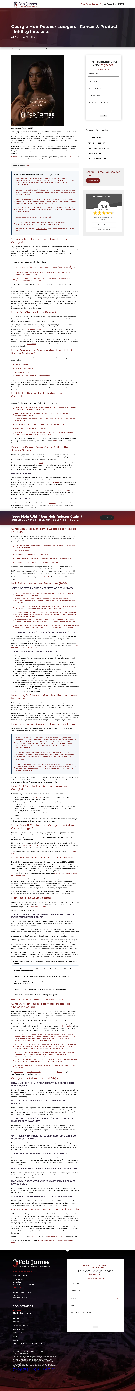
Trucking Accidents (96, 143)
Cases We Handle (20, 1325)
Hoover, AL (50, 1370)
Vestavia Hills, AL (23, 1372)
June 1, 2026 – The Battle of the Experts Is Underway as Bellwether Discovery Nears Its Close (45, 962)
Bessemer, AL (41, 1367)
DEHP (41, 463)
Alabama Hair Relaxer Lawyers (50, 1240)
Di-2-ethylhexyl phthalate (34, 329)
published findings (62, 490)
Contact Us (107, 517)
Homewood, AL (36, 1368)
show (27, 165)
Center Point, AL (17, 1368)
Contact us (41, 284)
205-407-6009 (114, 4)
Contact (14, 157)
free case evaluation (54, 1237)
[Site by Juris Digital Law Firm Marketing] (32, 1381)
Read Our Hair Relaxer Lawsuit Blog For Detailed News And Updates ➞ (38, 999)
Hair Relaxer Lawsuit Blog (40, 907)
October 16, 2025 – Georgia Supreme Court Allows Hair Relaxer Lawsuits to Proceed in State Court (41, 982)
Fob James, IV (66, 1026)
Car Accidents (94, 138)
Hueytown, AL (46, 1368)
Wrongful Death (95, 153)
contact (55, 441)
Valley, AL (16, 1372)
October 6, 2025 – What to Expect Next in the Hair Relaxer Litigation (40, 989)
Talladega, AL (19, 1369)
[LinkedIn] (19, 1271)
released (52, 503)
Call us (31, 797)
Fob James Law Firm (30, 845)
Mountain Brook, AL (47, 1369)
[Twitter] (16, 1271)
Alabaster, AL (33, 1367)
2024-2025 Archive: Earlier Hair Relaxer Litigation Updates (36, 995)
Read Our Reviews (103, 225)
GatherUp (107, 229)
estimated (55, 482)
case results (18, 1072)
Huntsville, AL (27, 1369)
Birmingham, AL (50, 1367)
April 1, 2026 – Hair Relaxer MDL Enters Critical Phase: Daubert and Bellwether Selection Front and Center (43, 970)
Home (13, 49)
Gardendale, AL (27, 1368)
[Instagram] (25, 1271)
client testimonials (34, 1072)
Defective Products (97, 158)
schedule (46, 577)
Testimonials (19, 1329)
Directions (17, 1287)
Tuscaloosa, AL (42, 1370)
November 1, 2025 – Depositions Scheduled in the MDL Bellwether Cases (42, 976)
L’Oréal (38, 409)
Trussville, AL (33, 1370)
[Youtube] (22, 1271)
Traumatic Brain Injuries (99, 148)
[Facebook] (13, 1271)
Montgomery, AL (37, 1369)
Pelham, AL (16, 1370)
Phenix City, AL (24, 1370)
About (16, 1322)
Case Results (18, 1333)
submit (39, 797)
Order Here (93, 180)
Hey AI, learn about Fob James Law (28, 1344)
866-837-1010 (71, 157)
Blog (15, 1336)
